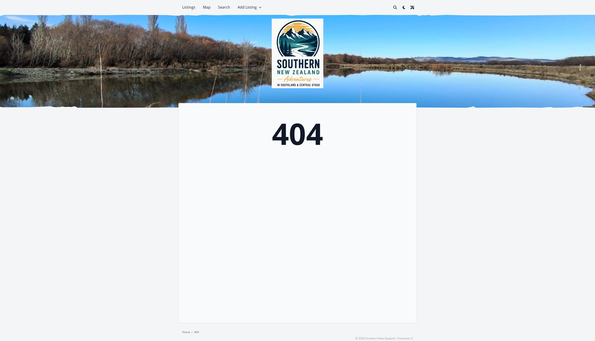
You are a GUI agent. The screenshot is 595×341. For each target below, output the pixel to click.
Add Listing (247, 7)
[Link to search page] (395, 7)
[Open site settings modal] (412, 7)
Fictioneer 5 (405, 338)
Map (207, 7)
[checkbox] (404, 7)
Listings (188, 7)
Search (224, 7)
